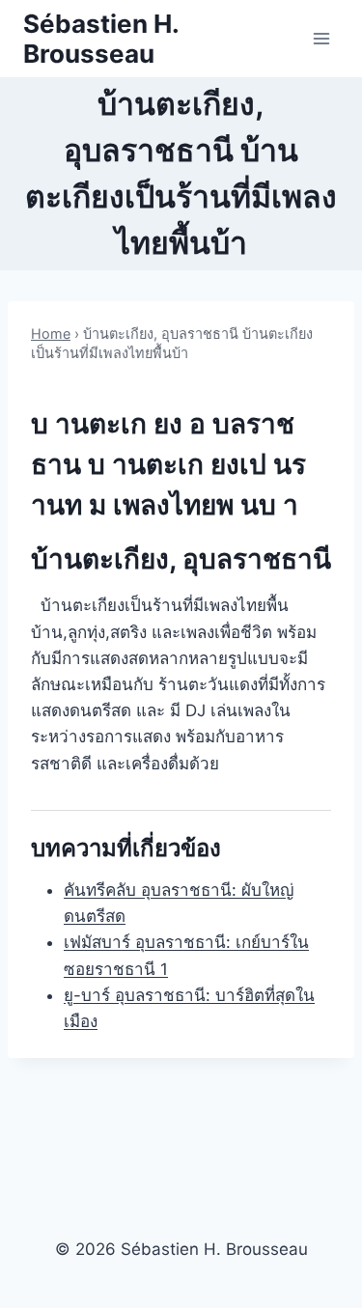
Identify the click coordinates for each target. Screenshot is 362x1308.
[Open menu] (321, 38)
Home (50, 333)
